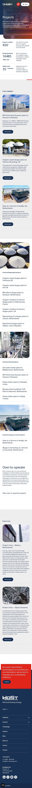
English (4, 709)
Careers (5, 745)
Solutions (5, 717)
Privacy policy (6, 785)
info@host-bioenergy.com (10, 761)
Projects (5, 731)
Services (5, 722)
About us (5, 740)
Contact (5, 750)
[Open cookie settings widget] (3, 785)
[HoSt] (8, 4)
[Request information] (18, 4)
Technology (6, 727)
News (4, 736)
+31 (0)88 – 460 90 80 (8, 759)
